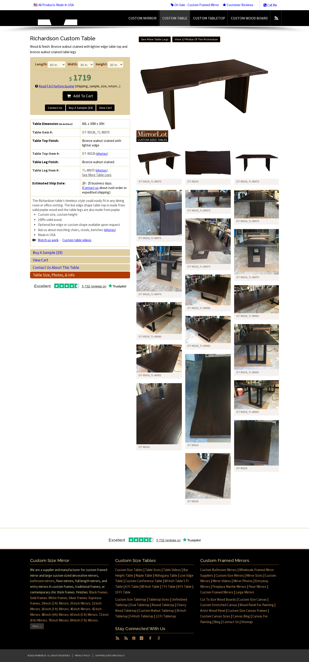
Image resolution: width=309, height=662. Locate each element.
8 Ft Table (185, 586)
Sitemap (247, 622)
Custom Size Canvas (252, 599)
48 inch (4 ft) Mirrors (55, 614)
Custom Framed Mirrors (216, 592)
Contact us (91, 188)
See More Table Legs (97, 175)
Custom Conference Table (143, 581)
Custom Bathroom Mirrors (218, 570)
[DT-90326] (208, 163)
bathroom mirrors (42, 581)
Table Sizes (153, 570)
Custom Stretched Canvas (218, 605)
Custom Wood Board (249, 18)
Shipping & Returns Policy (110, 655)
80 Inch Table (150, 586)
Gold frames (38, 598)
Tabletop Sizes (158, 599)
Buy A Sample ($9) (81, 108)
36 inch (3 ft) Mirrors (55, 609)
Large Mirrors (244, 592)
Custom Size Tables (129, 570)
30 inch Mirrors (80, 603)
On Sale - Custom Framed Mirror (196, 5)
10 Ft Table (123, 592)
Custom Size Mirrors (230, 575)
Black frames (98, 592)
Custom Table (174, 18)
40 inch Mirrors (80, 609)
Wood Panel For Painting (257, 605)
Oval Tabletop (140, 605)
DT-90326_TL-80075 (150, 238)
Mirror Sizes (254, 575)
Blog (217, 622)
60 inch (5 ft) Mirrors (83, 614)
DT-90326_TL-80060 (199, 308)
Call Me (271, 5)
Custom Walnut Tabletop (156, 610)
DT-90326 (193, 445)
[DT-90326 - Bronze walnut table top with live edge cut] (257, 443)
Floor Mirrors (257, 586)
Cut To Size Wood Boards (218, 599)
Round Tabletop (163, 605)
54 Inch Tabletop (141, 616)
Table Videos (172, 570)
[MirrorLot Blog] (276, 18)
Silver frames (78, 598)
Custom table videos (76, 240)
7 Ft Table (169, 586)
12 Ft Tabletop (166, 616)
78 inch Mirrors (58, 620)
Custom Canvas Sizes (215, 616)
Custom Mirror (142, 18)
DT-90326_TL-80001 (247, 316)
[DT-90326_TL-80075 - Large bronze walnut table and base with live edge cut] (159, 212)
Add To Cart (82, 95)
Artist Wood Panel (212, 610)
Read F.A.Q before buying (56, 86)
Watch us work (48, 240)
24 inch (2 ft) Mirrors (55, 603)
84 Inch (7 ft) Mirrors (84, 620)
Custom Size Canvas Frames (247, 610)
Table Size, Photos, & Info (54, 274)
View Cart (105, 108)
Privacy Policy (82, 655)
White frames (57, 598)
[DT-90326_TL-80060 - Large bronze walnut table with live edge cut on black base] (208, 290)
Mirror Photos (243, 581)
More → (37, 626)
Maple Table (143, 575)
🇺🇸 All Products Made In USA (53, 5)
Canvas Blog (241, 616)
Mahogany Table (165, 575)
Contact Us (55, 108)
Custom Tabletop (209, 18)
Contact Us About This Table (56, 267)
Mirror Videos (221, 581)
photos (102, 153)
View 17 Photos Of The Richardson (196, 39)
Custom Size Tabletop (130, 599)
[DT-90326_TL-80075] (159, 163)
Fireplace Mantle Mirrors (229, 586)
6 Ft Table (132, 586)
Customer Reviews (239, 5)
